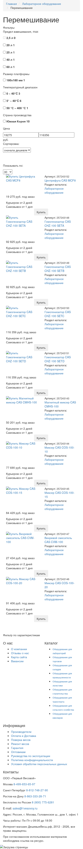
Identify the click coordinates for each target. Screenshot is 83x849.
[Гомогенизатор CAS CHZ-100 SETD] (22, 356)
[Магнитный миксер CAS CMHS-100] (22, 400)
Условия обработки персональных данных (39, 764)
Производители (21, 732)
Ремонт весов (20, 744)
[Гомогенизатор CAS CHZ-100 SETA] (22, 221)
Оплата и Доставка (23, 736)
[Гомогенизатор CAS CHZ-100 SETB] (22, 266)
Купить (41, 212)
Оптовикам (18, 752)
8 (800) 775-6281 (43, 802)
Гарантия (17, 748)
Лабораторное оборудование (54, 190)
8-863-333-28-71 (35, 796)
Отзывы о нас (20, 653)
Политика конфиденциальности (32, 760)
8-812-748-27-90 (37, 790)
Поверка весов (20, 740)
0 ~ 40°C (13, 93)
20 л (10, 45)
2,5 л (11, 38)
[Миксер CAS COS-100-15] (22, 490)
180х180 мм (15, 80)
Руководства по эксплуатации (30, 756)
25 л (10, 52)
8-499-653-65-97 (24, 784)
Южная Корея (18, 121)
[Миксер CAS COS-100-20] (22, 580)
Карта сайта (19, 657)
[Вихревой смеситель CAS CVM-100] (22, 537)
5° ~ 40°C (13, 101)
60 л (10, 67)
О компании (19, 649)
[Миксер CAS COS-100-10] (22, 445)
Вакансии (17, 661)
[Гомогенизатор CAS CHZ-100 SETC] (22, 311)
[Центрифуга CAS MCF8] (22, 178)
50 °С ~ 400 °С (17, 108)
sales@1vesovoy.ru (25, 808)
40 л (10, 59)
